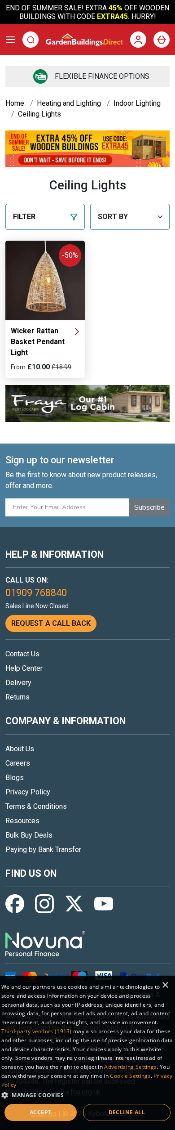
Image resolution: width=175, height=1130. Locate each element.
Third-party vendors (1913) (36, 1031)
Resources (22, 820)
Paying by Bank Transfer (43, 849)
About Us (19, 748)
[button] (87, 1095)
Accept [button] (40, 1112)
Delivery (18, 682)
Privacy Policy (27, 792)
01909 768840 (36, 592)
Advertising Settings (130, 1067)
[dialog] (87, 1053)
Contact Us (22, 654)
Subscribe (149, 507)
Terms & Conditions (36, 806)
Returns (17, 697)
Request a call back (51, 623)
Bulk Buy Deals (28, 835)
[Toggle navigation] (10, 39)
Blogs (14, 777)
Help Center (24, 668)
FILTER (24, 216)
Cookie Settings (130, 1076)
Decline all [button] (127, 1112)
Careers (17, 763)
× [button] (165, 985)
